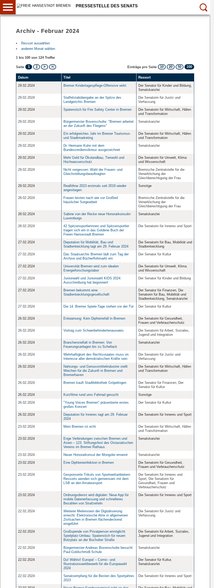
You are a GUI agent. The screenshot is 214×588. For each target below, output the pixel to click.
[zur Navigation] (8, 7)
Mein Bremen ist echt (79, 426)
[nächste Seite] (44, 66)
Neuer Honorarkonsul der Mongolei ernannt (96, 455)
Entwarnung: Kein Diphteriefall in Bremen (94, 318)
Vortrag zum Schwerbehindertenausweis (93, 330)
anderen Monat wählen (38, 49)
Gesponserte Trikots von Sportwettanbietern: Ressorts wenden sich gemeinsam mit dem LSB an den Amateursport (97, 479)
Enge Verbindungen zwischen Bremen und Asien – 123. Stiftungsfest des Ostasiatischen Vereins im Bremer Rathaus (98, 443)
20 (171, 67)
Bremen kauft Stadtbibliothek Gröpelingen (94, 383)
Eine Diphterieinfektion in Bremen (88, 462)
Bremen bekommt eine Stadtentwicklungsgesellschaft (86, 292)
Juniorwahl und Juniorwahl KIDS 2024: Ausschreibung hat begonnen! (92, 280)
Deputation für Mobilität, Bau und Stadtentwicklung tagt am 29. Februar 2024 (95, 244)
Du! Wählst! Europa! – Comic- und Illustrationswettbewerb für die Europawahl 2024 (95, 564)
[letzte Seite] (52, 66)
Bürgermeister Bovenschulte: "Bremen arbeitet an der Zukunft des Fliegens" (98, 124)
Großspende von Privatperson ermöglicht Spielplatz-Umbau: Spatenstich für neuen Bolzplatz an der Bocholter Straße (94, 536)
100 (189, 67)
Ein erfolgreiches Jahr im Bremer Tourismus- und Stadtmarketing (97, 136)
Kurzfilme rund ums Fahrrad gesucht (90, 395)
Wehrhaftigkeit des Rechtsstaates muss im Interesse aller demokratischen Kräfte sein (96, 356)
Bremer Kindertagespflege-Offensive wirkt (94, 85)
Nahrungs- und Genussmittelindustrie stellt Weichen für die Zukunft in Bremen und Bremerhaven (95, 370)
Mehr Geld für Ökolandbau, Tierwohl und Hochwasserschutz (93, 160)
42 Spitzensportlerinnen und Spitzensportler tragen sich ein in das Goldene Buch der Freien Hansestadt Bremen (96, 230)
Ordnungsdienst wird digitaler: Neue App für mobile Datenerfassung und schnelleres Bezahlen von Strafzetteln (96, 499)
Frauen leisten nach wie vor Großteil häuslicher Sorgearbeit (90, 200)
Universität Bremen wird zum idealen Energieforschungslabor (91, 268)
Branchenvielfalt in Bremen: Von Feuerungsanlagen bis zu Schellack (90, 344)
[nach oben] (202, 580)
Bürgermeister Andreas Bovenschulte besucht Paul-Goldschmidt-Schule (98, 550)
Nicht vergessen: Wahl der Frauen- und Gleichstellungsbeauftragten (92, 172)
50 (179, 67)
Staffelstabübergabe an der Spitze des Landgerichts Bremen (92, 100)
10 (162, 67)
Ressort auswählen (35, 43)
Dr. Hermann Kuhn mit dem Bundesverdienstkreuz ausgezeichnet (92, 148)
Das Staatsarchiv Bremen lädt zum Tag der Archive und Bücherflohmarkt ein (96, 256)
